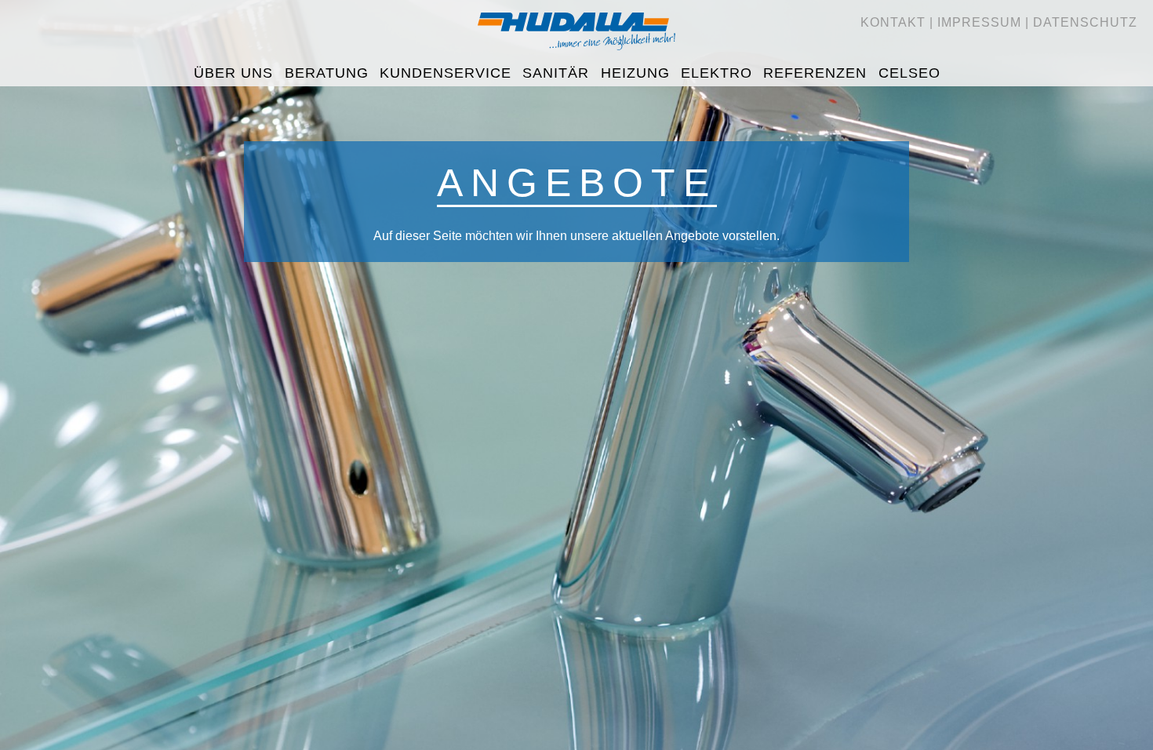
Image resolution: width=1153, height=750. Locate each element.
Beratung (327, 73)
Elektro (716, 73)
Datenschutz (1085, 22)
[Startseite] (576, 55)
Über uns (233, 73)
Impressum (979, 22)
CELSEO (909, 73)
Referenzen (815, 73)
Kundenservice (445, 73)
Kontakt (893, 22)
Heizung (635, 73)
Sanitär (555, 73)
